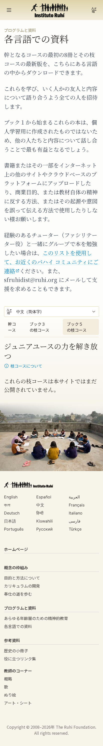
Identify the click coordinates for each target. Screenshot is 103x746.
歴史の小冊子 (16, 651)
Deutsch (12, 512)
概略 (8, 679)
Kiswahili (44, 521)
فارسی (74, 521)
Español (43, 496)
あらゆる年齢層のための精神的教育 (36, 618)
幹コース (12, 327)
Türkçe (75, 529)
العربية (74, 496)
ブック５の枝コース (76, 327)
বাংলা (7, 504)
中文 (40, 504)
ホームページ (16, 549)
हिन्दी (40, 512)
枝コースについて (26, 366)
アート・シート (18, 703)
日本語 (10, 521)
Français (76, 504)
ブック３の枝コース (39, 327)
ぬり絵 (10, 695)
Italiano (75, 512)
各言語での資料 (18, 626)
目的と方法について (22, 578)
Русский (44, 529)
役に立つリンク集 (20, 659)
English (11, 496)
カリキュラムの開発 (22, 586)
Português (14, 529)
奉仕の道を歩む (18, 594)
